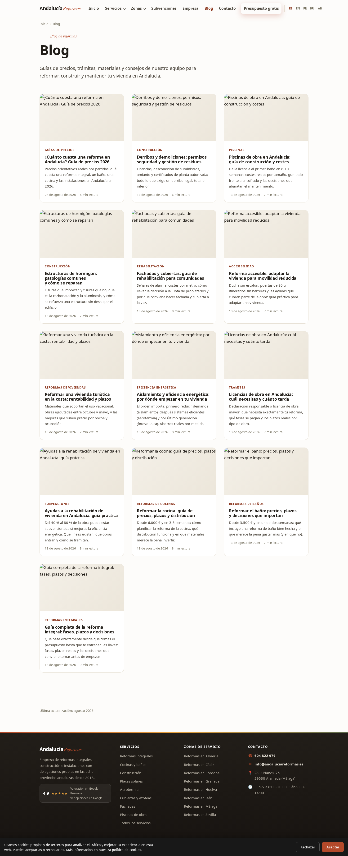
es (290, 8)
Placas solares (131, 781)
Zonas (136, 8)
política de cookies (126, 849)
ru (312, 8)
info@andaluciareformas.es (278, 764)
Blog (209, 8)
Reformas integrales (136, 756)
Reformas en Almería (201, 756)
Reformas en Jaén (198, 798)
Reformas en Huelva (200, 789)
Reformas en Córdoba (201, 772)
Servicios (113, 8)
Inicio (94, 8)
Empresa (190, 8)
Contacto (227, 8)
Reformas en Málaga (200, 806)
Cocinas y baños (133, 764)
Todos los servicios (135, 822)
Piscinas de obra (133, 814)
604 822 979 (265, 755)
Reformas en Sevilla (200, 814)
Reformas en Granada (201, 781)
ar (320, 8)
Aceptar (332, 847)
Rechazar (307, 847)
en (298, 8)
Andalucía (60, 8)
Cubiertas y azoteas (136, 798)
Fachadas (127, 806)
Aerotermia (129, 789)
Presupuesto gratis (261, 8)
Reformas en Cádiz (199, 764)
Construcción (130, 772)
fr (305, 8)
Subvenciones (164, 8)
